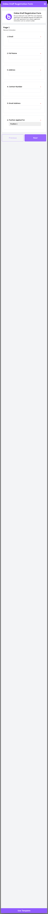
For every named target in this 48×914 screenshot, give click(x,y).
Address (12, 70)
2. (7, 53)
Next (35, 138)
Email (11, 37)
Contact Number (15, 87)
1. (7, 37)
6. (7, 120)
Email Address (14, 103)
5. (7, 103)
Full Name (13, 53)
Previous (13, 138)
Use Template (24, 911)
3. (7, 70)
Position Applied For (17, 120)
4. (7, 87)
